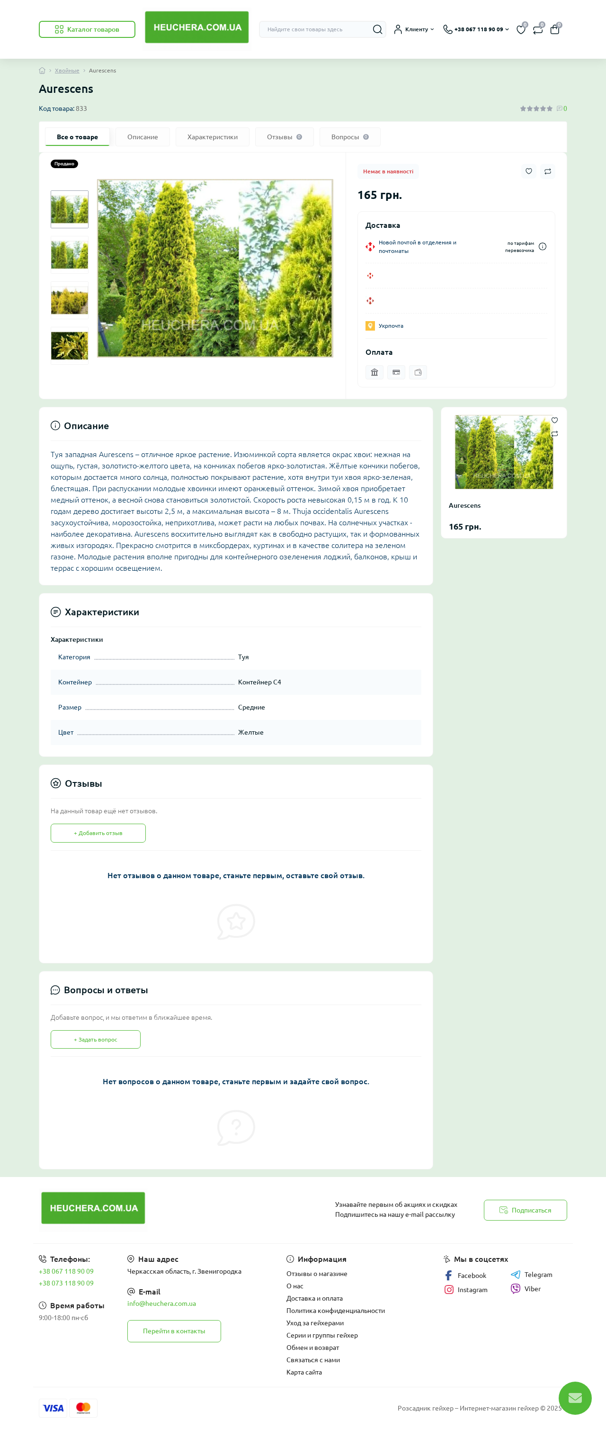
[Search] (378, 29)
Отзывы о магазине (317, 1273)
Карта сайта (304, 1372)
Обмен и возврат (312, 1347)
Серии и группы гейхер (322, 1335)
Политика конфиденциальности (335, 1310)
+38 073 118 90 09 (66, 1283)
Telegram (539, 1274)
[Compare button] (547, 171)
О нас (294, 1286)
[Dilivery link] (542, 246)
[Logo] (197, 29)
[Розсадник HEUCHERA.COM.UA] (168, 1210)
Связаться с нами (313, 1360)
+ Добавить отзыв (98, 833)
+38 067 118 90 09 (66, 1271)
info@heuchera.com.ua (161, 1303)
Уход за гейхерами (315, 1323)
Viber (533, 1289)
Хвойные (67, 70)
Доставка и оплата (314, 1298)
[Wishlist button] (528, 171)
